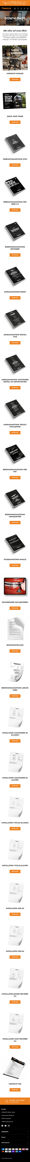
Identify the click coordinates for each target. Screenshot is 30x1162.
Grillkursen (14, 4)
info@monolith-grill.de (7, 1121)
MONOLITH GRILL (8, 1158)
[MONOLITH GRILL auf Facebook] (2, 1125)
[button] (24, 8)
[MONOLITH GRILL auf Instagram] (8, 1125)
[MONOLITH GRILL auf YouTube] (5, 1125)
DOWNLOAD (15, 79)
